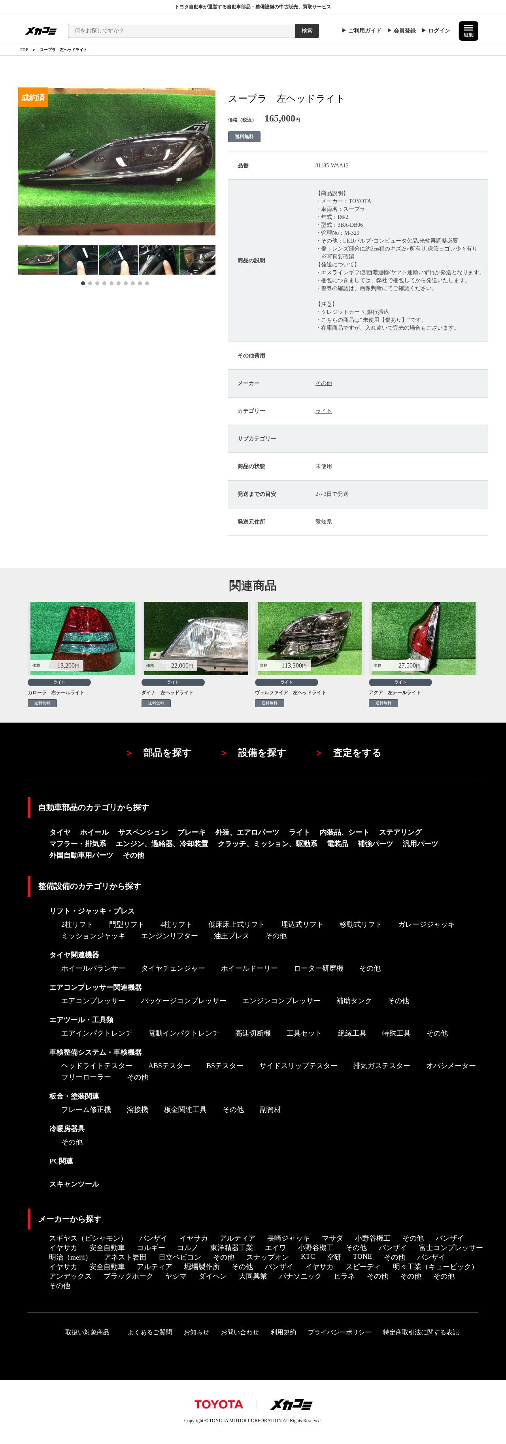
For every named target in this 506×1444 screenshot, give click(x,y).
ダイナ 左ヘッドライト (168, 692)
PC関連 (61, 1161)
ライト (323, 411)
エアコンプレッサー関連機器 (95, 987)
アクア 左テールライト (395, 692)
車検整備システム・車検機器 (95, 1052)
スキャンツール (74, 1184)
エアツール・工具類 (81, 1020)
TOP (24, 49)
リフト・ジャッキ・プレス (92, 911)
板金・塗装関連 (74, 1096)
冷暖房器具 (67, 1129)
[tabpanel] (38, 260)
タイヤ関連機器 (74, 955)
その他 (323, 383)
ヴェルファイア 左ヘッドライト (290, 692)
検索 (307, 31)
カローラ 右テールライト (56, 692)
